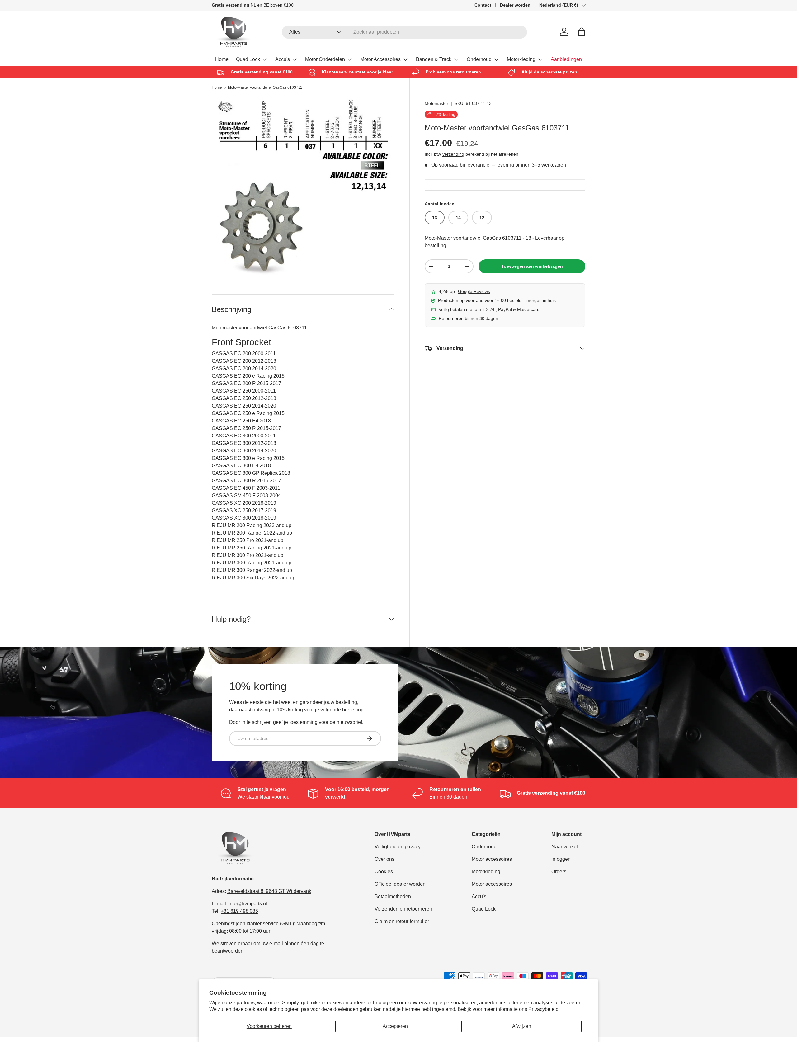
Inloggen (561, 859)
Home (222, 59)
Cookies (384, 871)
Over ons (384, 859)
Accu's (282, 59)
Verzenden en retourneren (403, 909)
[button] (581, 32)
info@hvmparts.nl (248, 903)
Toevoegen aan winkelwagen (532, 266)
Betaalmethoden (393, 896)
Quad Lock (248, 59)
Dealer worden (515, 4)
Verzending (453, 154)
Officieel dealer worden (400, 884)
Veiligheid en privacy (398, 846)
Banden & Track (433, 59)
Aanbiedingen (566, 59)
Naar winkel (564, 846)
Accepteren (395, 1026)
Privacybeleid (543, 1009)
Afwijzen (521, 1026)
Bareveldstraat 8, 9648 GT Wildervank (269, 891)
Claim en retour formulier (402, 921)
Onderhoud (479, 59)
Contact (482, 4)
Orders (558, 871)
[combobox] (404, 32)
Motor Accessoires (380, 59)
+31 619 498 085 (239, 911)
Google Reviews (474, 291)
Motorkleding (521, 59)
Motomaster (436, 103)
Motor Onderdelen (325, 59)
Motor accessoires (492, 859)
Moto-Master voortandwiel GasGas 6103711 (265, 87)
